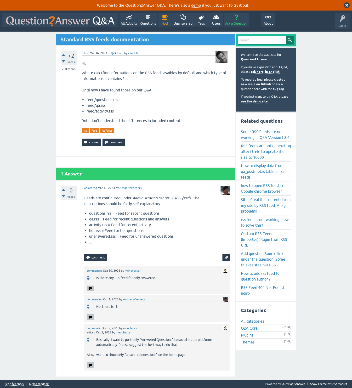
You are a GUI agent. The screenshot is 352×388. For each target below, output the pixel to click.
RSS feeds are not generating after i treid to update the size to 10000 (266, 151)
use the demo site (254, 101)
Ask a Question (236, 23)
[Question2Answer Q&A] (60, 20)
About (268, 23)
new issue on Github (256, 84)
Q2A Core (117, 53)
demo (196, 5)
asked (85, 53)
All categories (252, 321)
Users (216, 23)
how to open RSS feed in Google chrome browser (262, 188)
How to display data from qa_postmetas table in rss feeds (262, 171)
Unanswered (183, 23)
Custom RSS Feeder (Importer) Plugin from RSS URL (264, 239)
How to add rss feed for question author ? (261, 276)
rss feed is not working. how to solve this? (265, 222)
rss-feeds (107, 130)
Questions (148, 23)
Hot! (164, 23)
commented (94, 270)
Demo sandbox (39, 384)
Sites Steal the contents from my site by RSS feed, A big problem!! (266, 205)
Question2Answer (254, 59)
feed (94, 130)
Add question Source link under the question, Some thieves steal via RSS (263, 259)
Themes (248, 342)
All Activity (129, 23)
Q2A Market (339, 384)
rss (85, 130)
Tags (201, 23)
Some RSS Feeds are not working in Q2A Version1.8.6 (265, 134)
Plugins (247, 335)
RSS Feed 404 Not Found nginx (262, 290)
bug (275, 89)
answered (90, 188)
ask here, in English (265, 71)
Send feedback (14, 384)
